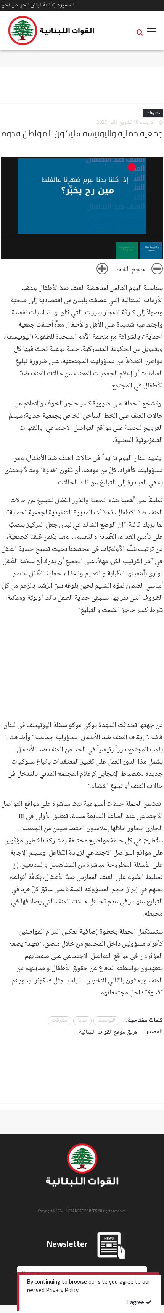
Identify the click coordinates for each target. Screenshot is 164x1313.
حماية (82, 1021)
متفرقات (153, 113)
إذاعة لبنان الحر (37, 5)
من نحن (9, 5)
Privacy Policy (62, 1291)
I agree (136, 1302)
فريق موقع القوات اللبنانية (108, 1032)
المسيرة (65, 5)
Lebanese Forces (51, 30)
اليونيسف (106, 1021)
